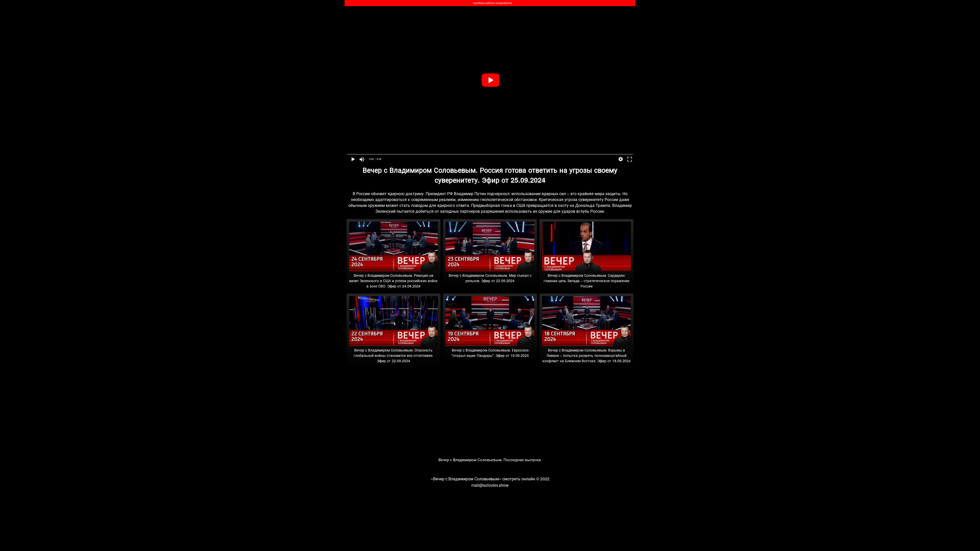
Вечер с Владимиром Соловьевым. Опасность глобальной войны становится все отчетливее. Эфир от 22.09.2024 (393, 355)
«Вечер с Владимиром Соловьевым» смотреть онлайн (483, 479)
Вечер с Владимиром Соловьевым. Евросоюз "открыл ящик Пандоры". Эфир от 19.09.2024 (490, 352)
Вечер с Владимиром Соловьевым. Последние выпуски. (490, 459)
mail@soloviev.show (490, 485)
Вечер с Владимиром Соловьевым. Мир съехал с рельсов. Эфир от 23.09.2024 (490, 277)
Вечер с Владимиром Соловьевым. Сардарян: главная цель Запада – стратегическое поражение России (586, 280)
